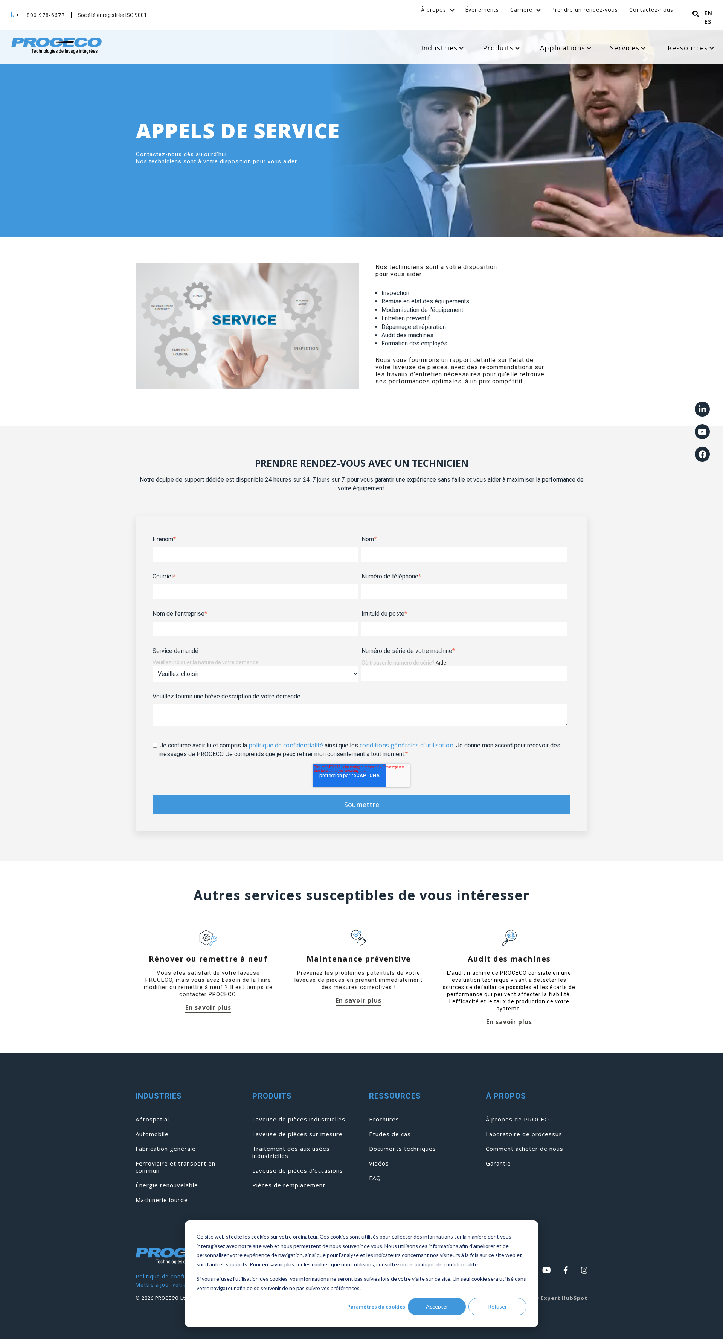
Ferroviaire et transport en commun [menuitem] (175, 1167)
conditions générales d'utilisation (406, 745)
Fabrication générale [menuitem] (166, 1148)
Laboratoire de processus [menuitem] (524, 1134)
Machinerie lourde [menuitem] (162, 1200)
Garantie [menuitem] (498, 1163)
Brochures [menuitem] (384, 1119)
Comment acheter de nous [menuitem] (524, 1148)
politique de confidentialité (286, 745)
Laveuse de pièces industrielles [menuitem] (298, 1119)
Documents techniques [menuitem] (402, 1148)
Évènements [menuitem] (482, 9)
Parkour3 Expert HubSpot (549, 1298)
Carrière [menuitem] (521, 9)
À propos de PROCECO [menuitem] (519, 1119)
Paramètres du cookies (376, 1306)
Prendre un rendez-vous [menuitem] (584, 9)
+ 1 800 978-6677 (41, 14)
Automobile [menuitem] (152, 1134)
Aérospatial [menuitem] (152, 1119)
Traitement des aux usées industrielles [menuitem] (291, 1152)
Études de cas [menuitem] (390, 1134)
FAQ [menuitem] (375, 1178)
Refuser (497, 1306)
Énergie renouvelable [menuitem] (167, 1185)
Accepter (437, 1306)
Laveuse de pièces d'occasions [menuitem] (297, 1170)
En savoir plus (208, 1008)
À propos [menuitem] (433, 9)
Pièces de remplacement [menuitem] (288, 1185)
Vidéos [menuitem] (379, 1163)
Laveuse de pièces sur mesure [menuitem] (297, 1134)
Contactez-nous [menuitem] (651, 9)
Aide (441, 662)
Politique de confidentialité (173, 1276)
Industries (439, 47)
